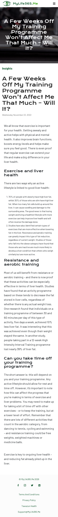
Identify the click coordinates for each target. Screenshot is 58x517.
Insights (7, 68)
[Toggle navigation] (54, 3)
